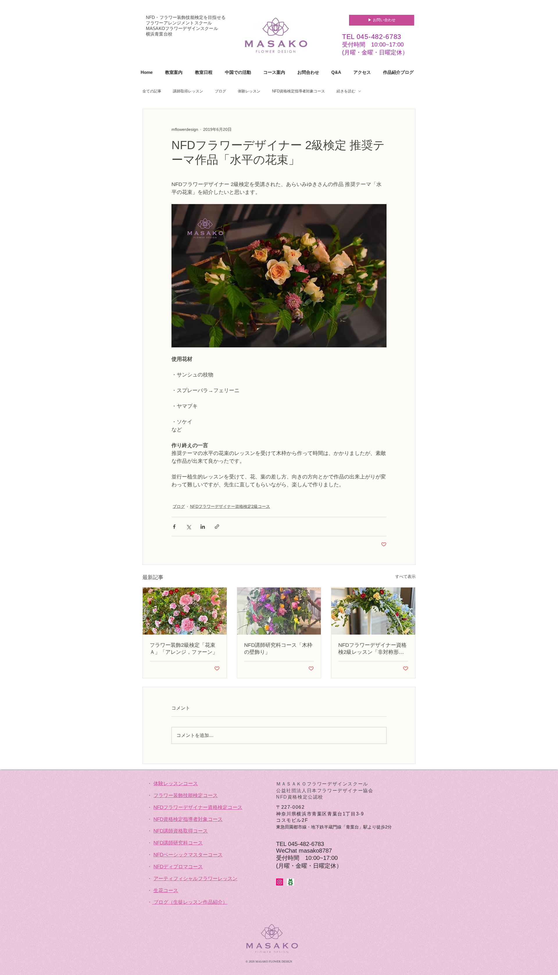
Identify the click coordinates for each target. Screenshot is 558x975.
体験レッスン (249, 91)
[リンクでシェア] (217, 526)
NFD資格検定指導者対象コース (298, 91)
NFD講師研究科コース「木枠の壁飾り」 (278, 648)
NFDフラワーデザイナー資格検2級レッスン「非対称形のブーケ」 (372, 649)
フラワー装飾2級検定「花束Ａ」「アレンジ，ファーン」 (184, 648)
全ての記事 (151, 91)
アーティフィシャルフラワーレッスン (195, 878)
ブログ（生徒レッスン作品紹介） (190, 902)
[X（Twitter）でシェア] (188, 526)
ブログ (220, 91)
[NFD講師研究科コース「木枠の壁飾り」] (279, 611)
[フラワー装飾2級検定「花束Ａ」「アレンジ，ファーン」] (185, 611)
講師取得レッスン (188, 91)
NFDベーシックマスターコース (188, 855)
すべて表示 (405, 576)
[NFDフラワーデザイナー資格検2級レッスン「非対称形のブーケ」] (373, 611)
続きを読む (346, 91)
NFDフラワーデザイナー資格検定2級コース (230, 506)
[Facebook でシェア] (174, 526)
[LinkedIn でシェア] (202, 526)
